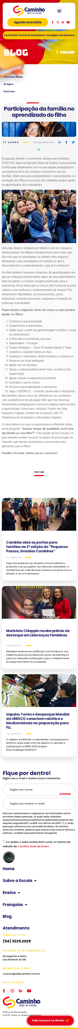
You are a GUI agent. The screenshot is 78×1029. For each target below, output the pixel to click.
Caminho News (13, 77)
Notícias (9, 91)
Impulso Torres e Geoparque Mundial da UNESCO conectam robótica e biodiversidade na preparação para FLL (37, 721)
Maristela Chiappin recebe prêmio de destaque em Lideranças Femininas (38, 633)
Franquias (13, 905)
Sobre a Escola (17, 881)
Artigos (8, 84)
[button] (59, 11)
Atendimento (16, 928)
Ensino (9, 893)
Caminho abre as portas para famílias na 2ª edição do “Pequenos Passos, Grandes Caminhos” (37, 547)
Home (9, 869)
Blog (7, 916)
